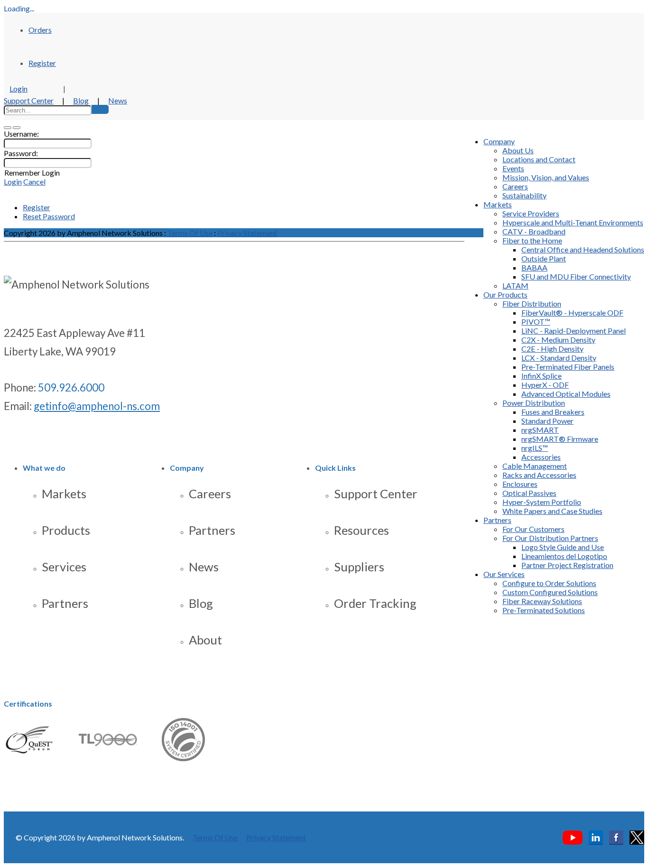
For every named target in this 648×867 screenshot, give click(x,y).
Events (513, 168)
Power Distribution (533, 402)
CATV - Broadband (533, 231)
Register (42, 62)
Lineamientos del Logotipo (564, 555)
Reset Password (49, 216)
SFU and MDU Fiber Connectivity (576, 276)
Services (64, 566)
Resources (361, 530)
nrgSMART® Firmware (559, 438)
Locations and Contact (538, 159)
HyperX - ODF (545, 384)
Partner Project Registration (567, 564)
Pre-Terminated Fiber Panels (567, 366)
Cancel (34, 181)
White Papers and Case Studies (552, 510)
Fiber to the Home (532, 240)
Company (499, 141)
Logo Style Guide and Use (562, 546)
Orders (40, 29)
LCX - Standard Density (558, 357)
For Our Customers (533, 528)
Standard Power (547, 420)
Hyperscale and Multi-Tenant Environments (572, 222)
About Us (518, 150)
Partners (497, 519)
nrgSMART (540, 429)
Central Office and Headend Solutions (582, 249)
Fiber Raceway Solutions (542, 601)
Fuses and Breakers (552, 411)
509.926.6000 (71, 387)
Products (66, 530)
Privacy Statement (247, 232)
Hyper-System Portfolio (541, 501)
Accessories (541, 456)
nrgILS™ (534, 447)
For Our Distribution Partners (550, 537)
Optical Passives (529, 492)
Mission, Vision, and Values (545, 177)
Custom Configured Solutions (550, 592)
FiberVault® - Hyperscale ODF (572, 312)
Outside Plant (543, 258)
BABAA (534, 267)
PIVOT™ (535, 321)
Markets (497, 204)
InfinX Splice (541, 375)
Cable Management (534, 465)
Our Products (505, 294)
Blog (81, 100)
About (205, 640)
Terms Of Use (190, 232)
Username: (21, 133)
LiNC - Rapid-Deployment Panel (573, 330)
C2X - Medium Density (558, 339)
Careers (515, 186)
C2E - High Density (552, 348)
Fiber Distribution (531, 303)
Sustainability (524, 195)
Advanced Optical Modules (566, 393)
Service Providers (530, 213)
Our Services (504, 573)
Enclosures (519, 483)
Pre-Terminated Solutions (543, 610)
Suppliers (359, 566)
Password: (21, 153)
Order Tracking (375, 603)
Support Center (29, 100)
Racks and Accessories (539, 474)
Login (18, 88)
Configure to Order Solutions (549, 582)
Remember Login (32, 172)
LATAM (515, 285)
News (117, 100)
